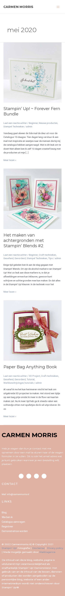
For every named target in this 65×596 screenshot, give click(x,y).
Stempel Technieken (13, 126)
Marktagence (47, 552)
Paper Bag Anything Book (30, 366)
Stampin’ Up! (9, 548)
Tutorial (30, 379)
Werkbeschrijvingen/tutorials (18, 382)
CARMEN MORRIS (18, 7)
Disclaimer (38, 548)
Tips (50, 258)
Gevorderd (20, 258)
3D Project (34, 376)
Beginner (33, 123)
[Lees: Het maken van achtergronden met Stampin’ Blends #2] (32, 198)
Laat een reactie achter (15, 123)
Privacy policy (55, 548)
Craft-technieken (47, 254)
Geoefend (8, 258)
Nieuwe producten (48, 123)
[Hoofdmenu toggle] (58, 6)
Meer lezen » (9, 159)
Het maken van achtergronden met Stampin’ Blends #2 (23, 240)
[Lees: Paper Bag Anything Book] (32, 330)
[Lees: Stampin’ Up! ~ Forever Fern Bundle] (32, 72)
